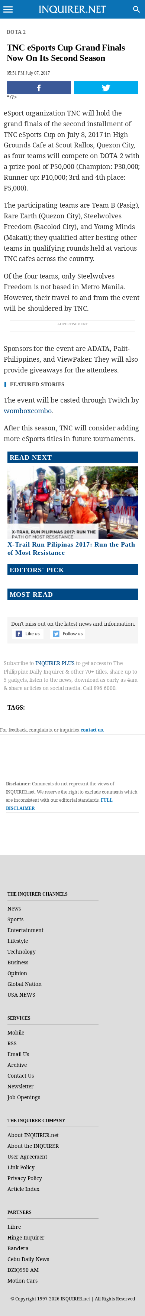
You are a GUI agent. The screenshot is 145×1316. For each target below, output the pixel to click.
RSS (12, 1043)
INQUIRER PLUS (54, 663)
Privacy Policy (24, 1178)
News (14, 908)
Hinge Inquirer (26, 1237)
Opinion (17, 973)
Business (17, 962)
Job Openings (23, 1097)
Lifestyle (17, 940)
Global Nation (24, 983)
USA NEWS (21, 994)
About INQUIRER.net (33, 1135)
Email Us (18, 1054)
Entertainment (25, 930)
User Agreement (27, 1156)
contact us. (92, 730)
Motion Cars (22, 1280)
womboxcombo (28, 410)
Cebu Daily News (28, 1259)
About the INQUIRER (33, 1145)
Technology (21, 951)
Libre (14, 1226)
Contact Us (20, 1075)
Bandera (18, 1248)
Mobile (15, 1032)
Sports (15, 919)
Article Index (23, 1188)
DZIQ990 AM (23, 1269)
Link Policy (21, 1167)
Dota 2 (16, 32)
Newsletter (20, 1086)
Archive (17, 1064)
